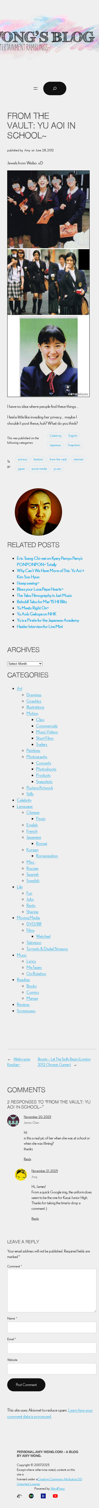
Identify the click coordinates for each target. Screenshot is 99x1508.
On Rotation (36, 973)
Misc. (30, 861)
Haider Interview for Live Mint (40, 626)
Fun (29, 892)
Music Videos (47, 731)
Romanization (47, 855)
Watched (43, 936)
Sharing (32, 911)
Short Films (45, 738)
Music (22, 954)
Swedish (32, 880)
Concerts (43, 762)
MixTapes (34, 967)
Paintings (33, 750)
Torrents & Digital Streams (47, 948)
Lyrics (31, 960)
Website (12, 1360)
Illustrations (35, 706)
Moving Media (28, 917)
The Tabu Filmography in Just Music (44, 595)
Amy (34, 1177)
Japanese (55, 445)
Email (11, 1339)
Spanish (32, 874)
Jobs (30, 899)
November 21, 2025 (44, 1171)
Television (33, 942)
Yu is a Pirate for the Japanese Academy (48, 620)
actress (22, 459)
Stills (29, 793)
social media (39, 469)
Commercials (47, 725)
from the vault (58, 459)
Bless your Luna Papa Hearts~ (40, 589)
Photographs (36, 756)
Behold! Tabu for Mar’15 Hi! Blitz (42, 601)
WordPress (57, 1488)
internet (78, 459)
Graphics (33, 700)
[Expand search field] (54, 88)
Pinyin (40, 818)
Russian (32, 868)
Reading (23, 979)
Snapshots (74, 445)
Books (31, 985)
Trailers (41, 744)
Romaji (41, 843)
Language (25, 806)
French (31, 831)
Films (30, 930)
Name (12, 1318)
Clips (40, 719)
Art (19, 688)
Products (43, 775)
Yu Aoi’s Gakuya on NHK (36, 613)
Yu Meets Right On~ (33, 607)
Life (20, 886)
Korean (32, 849)
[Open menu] (35, 88)
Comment (14, 1266)
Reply (27, 1159)
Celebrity (56, 436)
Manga (32, 998)
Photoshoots (46, 768)
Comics (32, 992)
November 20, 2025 (37, 1117)
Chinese (32, 812)
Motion (32, 713)
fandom (38, 459)
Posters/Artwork (39, 787)
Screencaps (26, 1010)
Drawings (34, 694)
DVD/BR (33, 923)
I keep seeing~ (28, 583)
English (72, 436)
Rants (31, 905)
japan (21, 469)
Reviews (23, 1004)
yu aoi (57, 469)
